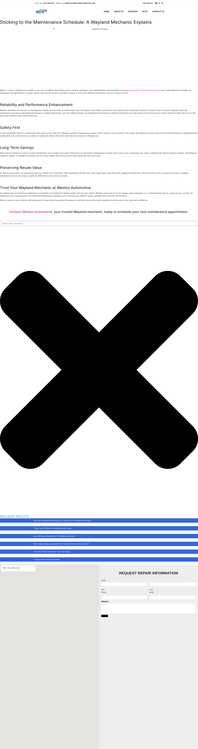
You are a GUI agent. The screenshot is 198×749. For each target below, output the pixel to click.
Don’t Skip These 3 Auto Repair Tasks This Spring (52, 552)
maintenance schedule (129, 90)
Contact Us (158, 11)
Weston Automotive (151, 90)
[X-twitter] (159, 3)
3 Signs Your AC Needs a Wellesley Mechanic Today (53, 528)
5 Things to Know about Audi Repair (47, 559)
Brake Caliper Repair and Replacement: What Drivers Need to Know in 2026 (61, 544)
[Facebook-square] (156, 3)
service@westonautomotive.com (75, 3)
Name (103, 580)
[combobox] (99, 223)
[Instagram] (162, 3)
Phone (103, 592)
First (102, 589)
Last (151, 589)
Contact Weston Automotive (30, 212)
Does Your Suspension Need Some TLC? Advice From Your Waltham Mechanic (62, 520)
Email (152, 592)
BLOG (145, 11)
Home (106, 11)
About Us (119, 11)
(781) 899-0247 (44, 3)
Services (133, 11)
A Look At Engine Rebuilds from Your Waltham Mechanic (54, 536)
